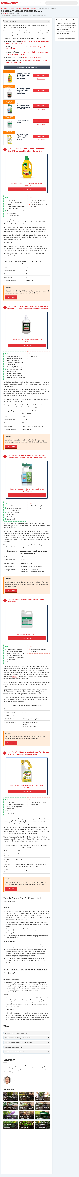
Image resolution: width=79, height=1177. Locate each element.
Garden (5, 8)
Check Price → (41, 75)
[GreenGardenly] (1, 8)
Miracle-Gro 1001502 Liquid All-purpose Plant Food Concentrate (67, 22)
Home (36, 3)
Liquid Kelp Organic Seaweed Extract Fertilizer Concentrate (67, 26)
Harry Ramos (5, 13)
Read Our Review (41, 78)
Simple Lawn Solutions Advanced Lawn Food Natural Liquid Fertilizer (67, 30)
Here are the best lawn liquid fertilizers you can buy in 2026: (66, 20)
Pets (41, 3)
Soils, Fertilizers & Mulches (29, 8)
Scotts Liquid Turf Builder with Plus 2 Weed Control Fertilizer (67, 37)
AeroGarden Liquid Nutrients (64, 34)
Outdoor (29, 3)
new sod (14, 677)
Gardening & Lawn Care (15, 8)
